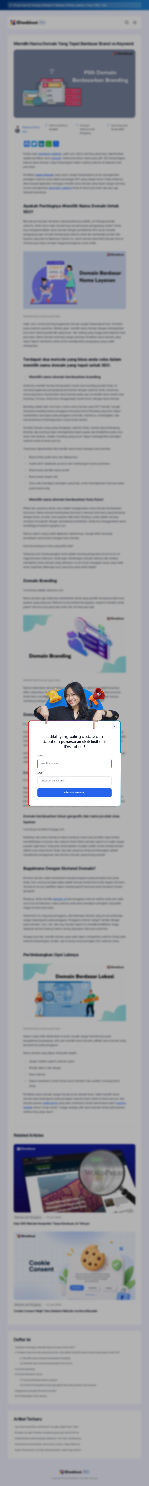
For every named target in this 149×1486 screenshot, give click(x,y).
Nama (40, 756)
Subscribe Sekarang (74, 793)
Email (40, 773)
